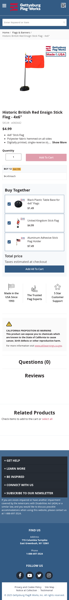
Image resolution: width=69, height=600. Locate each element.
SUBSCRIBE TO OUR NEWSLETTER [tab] (30, 493)
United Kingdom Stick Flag (43, 220)
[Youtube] (29, 575)
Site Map (49, 587)
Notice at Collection (26, 590)
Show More (59, 142)
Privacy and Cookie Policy (28, 587)
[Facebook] (20, 575)
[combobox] (34, 22)
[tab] (34, 362)
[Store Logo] (25, 7)
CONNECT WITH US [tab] (20, 485)
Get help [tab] (13, 461)
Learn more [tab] (16, 469)
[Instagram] (48, 575)
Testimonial (46, 590)
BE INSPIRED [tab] (15, 477)
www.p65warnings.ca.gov (48, 345)
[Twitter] (39, 575)
